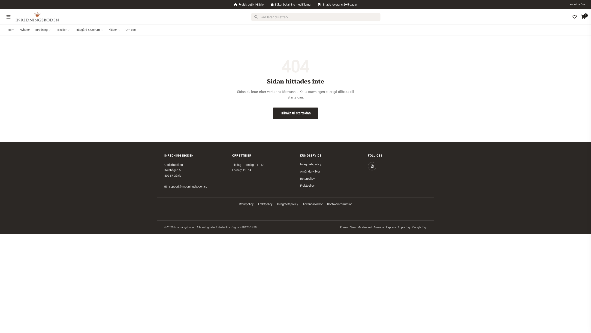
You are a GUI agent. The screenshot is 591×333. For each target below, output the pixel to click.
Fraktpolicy (307, 185)
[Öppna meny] (9, 17)
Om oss (131, 29)
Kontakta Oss (577, 4)
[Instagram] (372, 166)
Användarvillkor (310, 171)
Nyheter (25, 29)
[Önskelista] (575, 17)
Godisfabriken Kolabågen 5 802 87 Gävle (173, 170)
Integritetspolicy (310, 164)
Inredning (41, 29)
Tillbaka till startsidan (295, 113)
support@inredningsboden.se (188, 186)
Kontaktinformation (339, 204)
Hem (11, 29)
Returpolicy (307, 178)
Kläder (113, 29)
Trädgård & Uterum (87, 29)
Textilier (61, 29)
